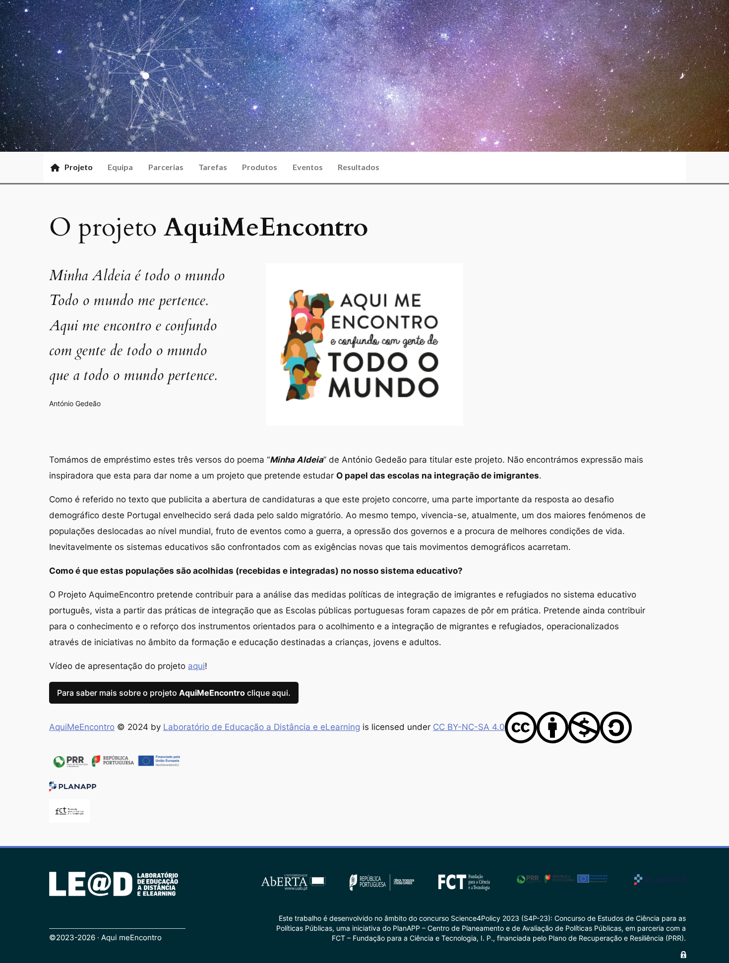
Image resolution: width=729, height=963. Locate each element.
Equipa (120, 167)
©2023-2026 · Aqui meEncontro (105, 937)
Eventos (308, 167)
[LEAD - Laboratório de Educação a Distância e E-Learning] (113, 884)
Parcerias (165, 167)
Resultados (358, 167)
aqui (196, 666)
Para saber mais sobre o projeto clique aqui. (174, 693)
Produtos (259, 167)
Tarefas (212, 167)
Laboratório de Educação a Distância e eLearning (261, 727)
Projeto (78, 167)
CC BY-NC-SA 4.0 (469, 727)
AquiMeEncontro (82, 727)
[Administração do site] (683, 954)
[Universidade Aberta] (293, 882)
